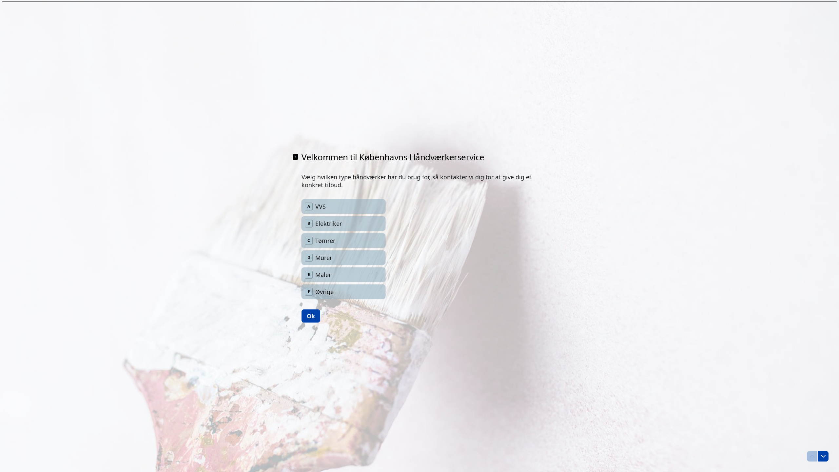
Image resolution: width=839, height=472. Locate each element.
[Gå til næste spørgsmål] (823, 456)
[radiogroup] (343, 249)
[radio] (343, 206)
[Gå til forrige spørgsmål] (812, 456)
